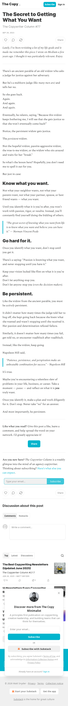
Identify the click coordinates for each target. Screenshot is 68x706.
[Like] (6, 40)
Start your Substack (26, 691)
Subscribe (50, 4)
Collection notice (54, 683)
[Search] (62, 555)
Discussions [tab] (27, 555)
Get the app (49, 691)
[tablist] (16, 516)
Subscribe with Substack (36, 648)
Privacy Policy (34, 662)
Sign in (61, 4)
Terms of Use (49, 656)
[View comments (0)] (13, 40)
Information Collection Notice (40, 659)
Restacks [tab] (23, 515)
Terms (40, 683)
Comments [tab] (10, 515)
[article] (34, 572)
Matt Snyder (22, 576)
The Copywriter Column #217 (19, 572)
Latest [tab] (14, 555)
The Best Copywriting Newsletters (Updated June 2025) (25, 566)
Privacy (31, 683)
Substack (18, 699)
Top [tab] (6, 555)
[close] (58, 593)
